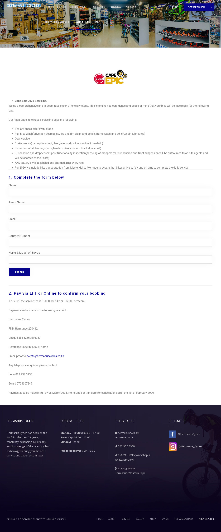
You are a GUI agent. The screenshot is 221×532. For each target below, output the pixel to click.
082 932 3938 (126, 446)
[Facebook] (172, 7)
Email (12, 219)
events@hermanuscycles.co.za (45, 356)
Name (12, 185)
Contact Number (19, 236)
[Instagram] (176, 7)
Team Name (17, 202)
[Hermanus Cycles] (24, 9)
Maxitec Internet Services (51, 519)
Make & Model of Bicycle (24, 253)
